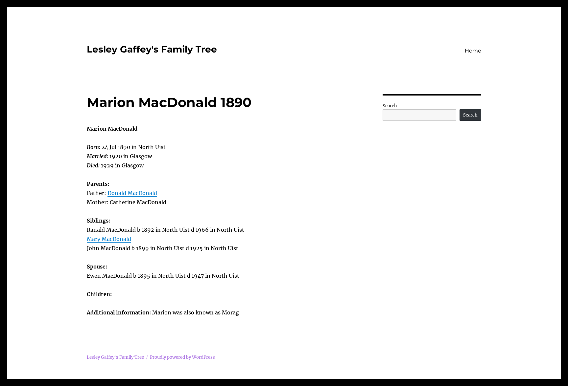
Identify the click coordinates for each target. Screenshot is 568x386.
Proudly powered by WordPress (182, 357)
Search (390, 106)
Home (473, 51)
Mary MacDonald (109, 239)
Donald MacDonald (132, 193)
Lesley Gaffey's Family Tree (152, 49)
